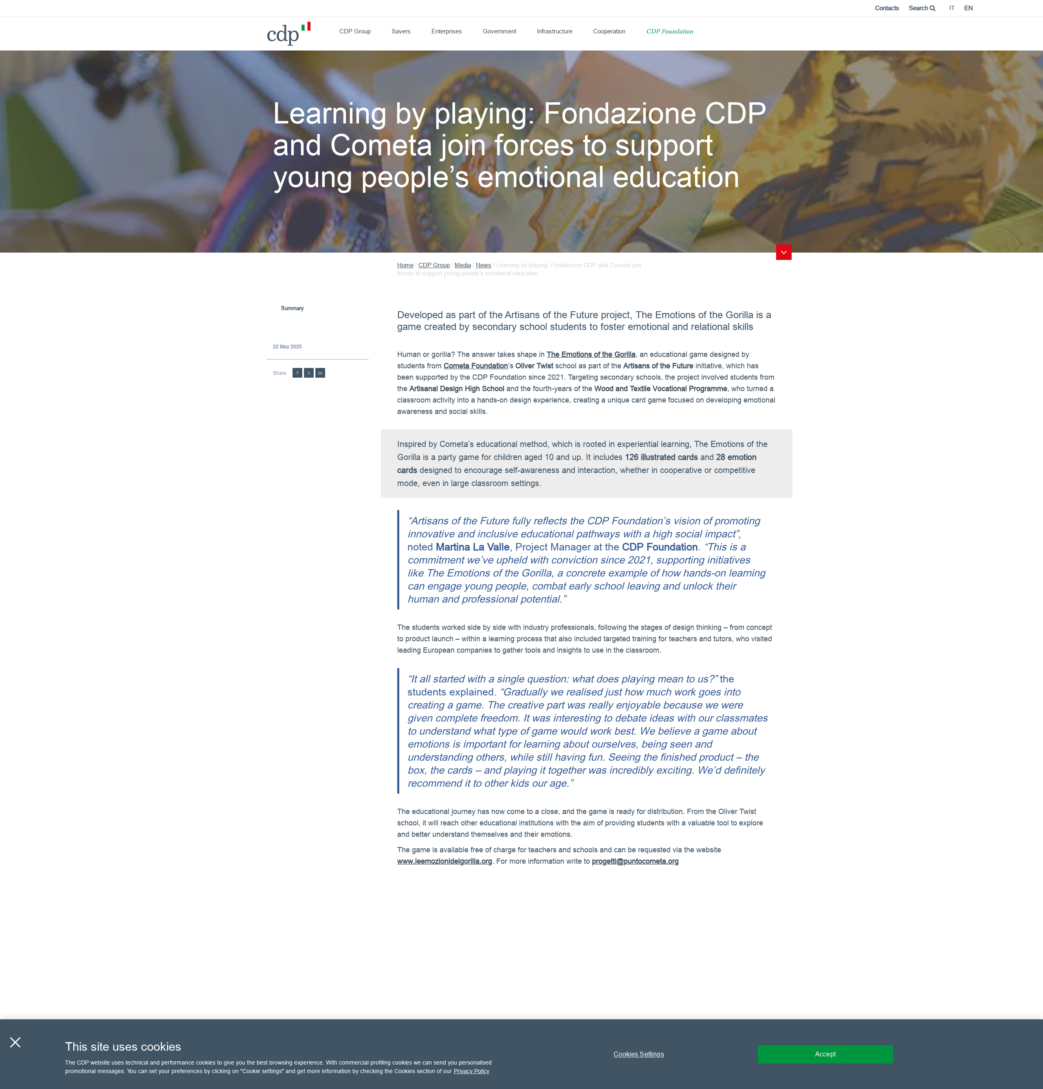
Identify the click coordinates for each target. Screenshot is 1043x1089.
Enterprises (446, 31)
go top (784, 252)
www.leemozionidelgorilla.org (444, 861)
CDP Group (355, 31)
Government (499, 31)
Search (919, 7)
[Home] (270, 30)
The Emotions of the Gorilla (591, 354)
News (483, 265)
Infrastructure (554, 31)
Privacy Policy (471, 1071)
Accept (825, 1054)
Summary (292, 308)
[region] (521, 1054)
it (952, 7)
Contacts (887, 7)
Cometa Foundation (476, 365)
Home (405, 265)
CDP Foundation (669, 32)
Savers (401, 31)
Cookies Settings (639, 1054)
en (968, 7)
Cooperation (609, 31)
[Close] (15, 1042)
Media (463, 265)
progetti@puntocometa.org (635, 861)
